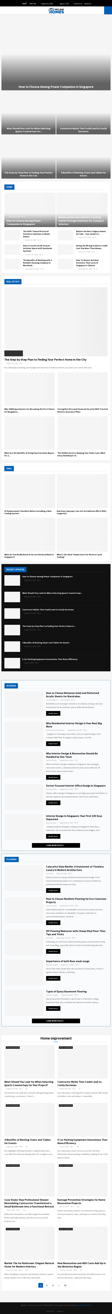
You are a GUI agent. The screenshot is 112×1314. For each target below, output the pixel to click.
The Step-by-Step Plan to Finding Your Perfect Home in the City (28, 174)
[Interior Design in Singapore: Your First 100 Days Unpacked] (24, 827)
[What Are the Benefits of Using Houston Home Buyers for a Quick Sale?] (29, 433)
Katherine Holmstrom (56, 730)
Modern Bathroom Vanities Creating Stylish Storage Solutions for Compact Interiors (81, 220)
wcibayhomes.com (84, 1305)
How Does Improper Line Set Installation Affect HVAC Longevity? (81, 512)
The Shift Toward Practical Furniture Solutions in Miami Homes (36, 234)
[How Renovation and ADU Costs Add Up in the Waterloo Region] (82, 1243)
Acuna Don (52, 760)
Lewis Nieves (53, 700)
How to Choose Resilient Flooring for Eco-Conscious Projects (76, 900)
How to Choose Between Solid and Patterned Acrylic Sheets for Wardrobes (72, 694)
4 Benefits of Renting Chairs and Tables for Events (83, 174)
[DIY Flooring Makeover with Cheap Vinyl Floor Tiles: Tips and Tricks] (24, 942)
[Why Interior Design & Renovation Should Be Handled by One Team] (24, 765)
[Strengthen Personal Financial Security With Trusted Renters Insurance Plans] (82, 389)
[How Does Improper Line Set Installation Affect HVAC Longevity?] (82, 491)
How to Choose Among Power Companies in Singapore (56, 87)
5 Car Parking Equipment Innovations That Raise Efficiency (49, 659)
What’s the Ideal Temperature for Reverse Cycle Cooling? (79, 555)
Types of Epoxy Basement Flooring (66, 991)
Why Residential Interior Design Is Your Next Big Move (74, 725)
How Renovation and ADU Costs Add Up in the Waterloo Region (81, 1264)
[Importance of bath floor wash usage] (24, 973)
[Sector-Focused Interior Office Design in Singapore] (24, 797)
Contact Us (78, 3)
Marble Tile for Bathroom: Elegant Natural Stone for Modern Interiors (29, 1264)
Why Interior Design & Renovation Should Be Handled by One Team (72, 755)
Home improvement (13, 1047)
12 (65, 1285)
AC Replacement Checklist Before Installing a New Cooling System (27, 512)
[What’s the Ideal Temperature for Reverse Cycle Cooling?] (82, 535)
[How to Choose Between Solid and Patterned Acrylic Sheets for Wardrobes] (24, 704)
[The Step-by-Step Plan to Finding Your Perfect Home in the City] (56, 321)
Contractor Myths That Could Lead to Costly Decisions (83, 130)
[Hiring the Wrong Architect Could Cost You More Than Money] (65, 249)
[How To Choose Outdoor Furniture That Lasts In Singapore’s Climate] (65, 264)
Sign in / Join (64, 3)
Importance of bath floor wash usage (68, 961)
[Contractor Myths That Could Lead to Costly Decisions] (12, 613)
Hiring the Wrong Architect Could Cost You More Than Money (91, 247)
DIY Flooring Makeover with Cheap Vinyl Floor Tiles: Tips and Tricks (76, 932)
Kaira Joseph (53, 965)
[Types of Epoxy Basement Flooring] (24, 1003)
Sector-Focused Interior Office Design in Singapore (76, 785)
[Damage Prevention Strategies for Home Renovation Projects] (82, 1179)
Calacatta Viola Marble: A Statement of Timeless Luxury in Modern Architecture (75, 868)
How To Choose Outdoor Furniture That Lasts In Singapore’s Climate (87, 263)
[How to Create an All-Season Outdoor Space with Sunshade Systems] (12, 249)
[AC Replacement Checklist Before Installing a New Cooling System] (29, 491)
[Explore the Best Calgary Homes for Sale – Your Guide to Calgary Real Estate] (65, 235)
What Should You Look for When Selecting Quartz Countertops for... (28, 130)
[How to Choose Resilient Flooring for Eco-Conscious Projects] (24, 910)
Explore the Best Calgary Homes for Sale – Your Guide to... (91, 232)
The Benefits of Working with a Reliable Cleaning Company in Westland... (37, 263)
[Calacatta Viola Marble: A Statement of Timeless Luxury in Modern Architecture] (24, 878)
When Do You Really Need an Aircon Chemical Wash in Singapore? (29, 555)
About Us (88, 3)
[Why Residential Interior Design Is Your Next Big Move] (24, 735)
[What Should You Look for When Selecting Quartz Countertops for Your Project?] (12, 597)
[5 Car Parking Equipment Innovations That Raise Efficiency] (12, 663)
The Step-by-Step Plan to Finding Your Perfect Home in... (49, 626)
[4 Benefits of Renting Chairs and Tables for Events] (12, 646)
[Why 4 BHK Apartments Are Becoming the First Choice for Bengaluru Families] (29, 389)
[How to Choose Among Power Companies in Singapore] (30, 210)
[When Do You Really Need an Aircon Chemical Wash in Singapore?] (29, 535)
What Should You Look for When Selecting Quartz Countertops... (52, 593)
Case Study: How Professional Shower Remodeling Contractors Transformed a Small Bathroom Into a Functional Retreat (29, 1203)
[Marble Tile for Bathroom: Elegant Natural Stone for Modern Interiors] (29, 1243)
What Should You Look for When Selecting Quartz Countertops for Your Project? (28, 1083)
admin (50, 873)
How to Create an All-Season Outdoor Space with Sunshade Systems (37, 248)
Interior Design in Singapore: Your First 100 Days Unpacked (74, 817)
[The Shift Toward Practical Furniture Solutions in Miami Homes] (12, 235)
